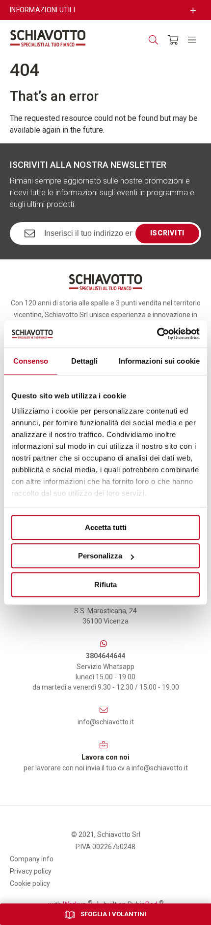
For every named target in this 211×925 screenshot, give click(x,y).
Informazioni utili (42, 10)
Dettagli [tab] (84, 361)
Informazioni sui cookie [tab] (159, 361)
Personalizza (100, 556)
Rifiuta (105, 584)
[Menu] (192, 39)
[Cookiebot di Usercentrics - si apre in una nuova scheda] (157, 333)
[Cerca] (153, 39)
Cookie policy (30, 883)
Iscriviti (167, 233)
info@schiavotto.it (106, 722)
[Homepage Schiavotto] (48, 38)
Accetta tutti (106, 527)
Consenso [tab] (31, 361)
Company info (31, 859)
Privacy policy (31, 871)
